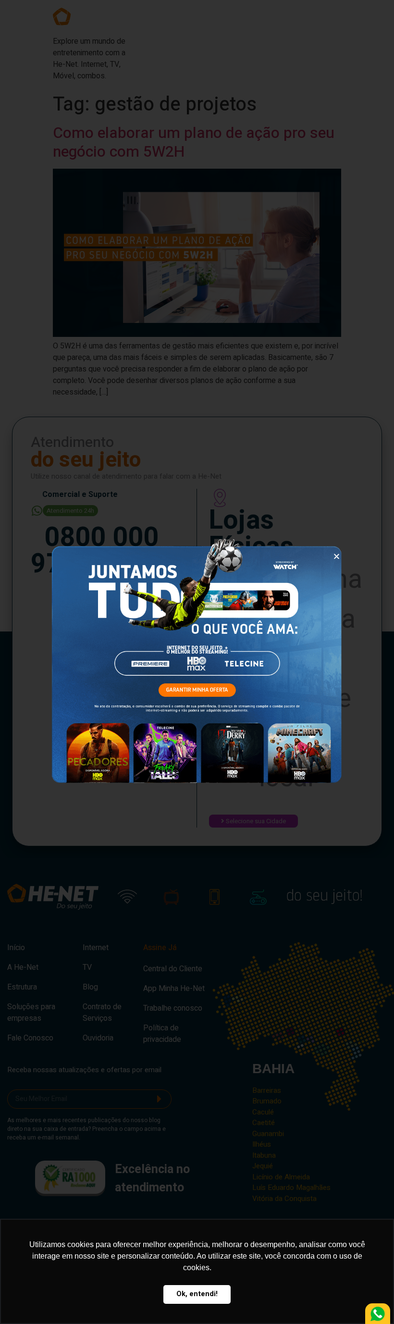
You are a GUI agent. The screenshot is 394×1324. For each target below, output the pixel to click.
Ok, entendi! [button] (197, 1294)
